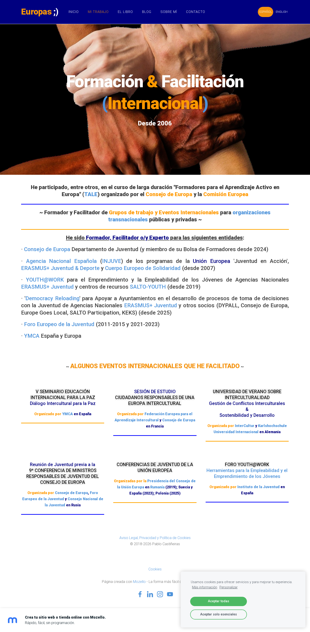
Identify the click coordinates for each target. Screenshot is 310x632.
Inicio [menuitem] (74, 12)
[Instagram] (160, 594)
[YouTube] (170, 594)
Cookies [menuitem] (155, 569)
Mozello (139, 582)
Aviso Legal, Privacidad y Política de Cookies (155, 538)
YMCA (31, 336)
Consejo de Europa (47, 249)
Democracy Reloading (52, 298)
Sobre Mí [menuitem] (168, 12)
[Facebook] (140, 594)
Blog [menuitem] (146, 12)
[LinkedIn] (150, 594)
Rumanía (157, 487)
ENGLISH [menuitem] (282, 11)
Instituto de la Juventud (258, 487)
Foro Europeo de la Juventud (59, 324)
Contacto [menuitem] (195, 12)
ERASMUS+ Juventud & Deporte (60, 268)
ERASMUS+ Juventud (47, 287)
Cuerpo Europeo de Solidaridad (143, 268)
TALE (91, 194)
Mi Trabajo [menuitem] (98, 12)
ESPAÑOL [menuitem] (265, 11)
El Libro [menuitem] (125, 12)
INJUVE (111, 261)
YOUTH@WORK (45, 280)
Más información (204, 587)
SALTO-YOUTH (148, 287)
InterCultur (244, 426)
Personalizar (228, 587)
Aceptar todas (218, 601)
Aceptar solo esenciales (218, 614)
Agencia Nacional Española (61, 261)
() (155, 103)
